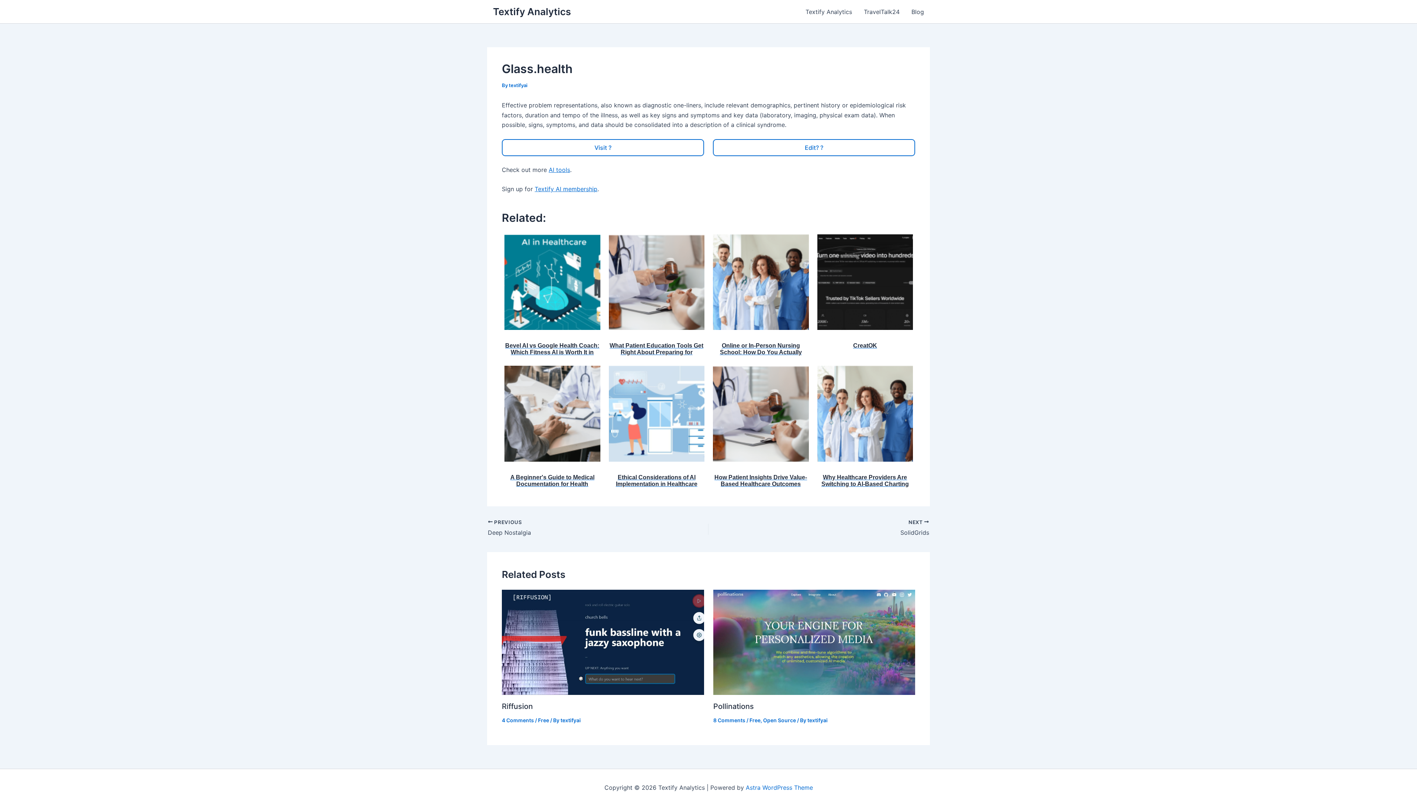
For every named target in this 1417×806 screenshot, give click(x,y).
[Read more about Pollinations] (814, 641)
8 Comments (729, 720)
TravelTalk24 (882, 12)
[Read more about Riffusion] (603, 641)
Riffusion (517, 706)
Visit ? (602, 147)
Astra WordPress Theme (779, 787)
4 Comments (518, 720)
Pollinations (733, 706)
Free (543, 720)
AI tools (559, 169)
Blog (917, 12)
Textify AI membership (566, 189)
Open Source (779, 720)
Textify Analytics (532, 11)
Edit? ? (814, 147)
